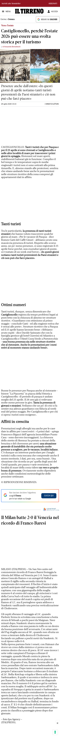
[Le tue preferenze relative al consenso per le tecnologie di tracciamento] (55, 732)
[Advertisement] (22, 127)
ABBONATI (53, 4)
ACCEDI (54, 12)
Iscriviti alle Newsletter (11, 4)
